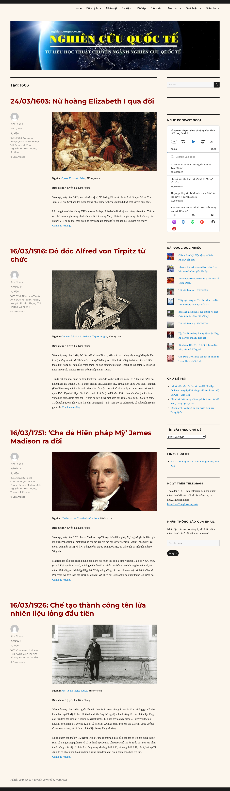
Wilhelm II (24, 306)
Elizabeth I (25, 141)
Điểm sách (157, 8)
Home (78, 8)
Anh (25, 138)
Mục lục (172, 8)
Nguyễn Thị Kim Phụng (23, 148)
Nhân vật (111, 8)
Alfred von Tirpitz (31, 296)
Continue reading (61, 225)
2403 (19, 138)
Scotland (15, 152)
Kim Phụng (16, 123)
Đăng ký (173, 553)
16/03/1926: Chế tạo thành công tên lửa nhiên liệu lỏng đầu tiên (78, 609)
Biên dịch (92, 8)
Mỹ (38, 485)
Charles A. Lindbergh (27, 650)
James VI (20, 145)
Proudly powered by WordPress (50, 779)
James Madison (27, 485)
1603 (12, 138)
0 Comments (17, 156)
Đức (18, 299)
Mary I (29, 145)
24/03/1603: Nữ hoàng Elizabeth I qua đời (82, 101)
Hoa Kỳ (14, 653)
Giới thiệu (192, 8)
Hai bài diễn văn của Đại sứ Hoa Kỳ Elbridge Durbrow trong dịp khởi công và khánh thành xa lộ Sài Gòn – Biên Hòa (195, 390)
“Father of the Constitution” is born (80, 518)
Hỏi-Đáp (141, 8)
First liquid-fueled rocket (74, 690)
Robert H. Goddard (29, 657)
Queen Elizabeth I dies (73, 178)
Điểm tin (211, 8)
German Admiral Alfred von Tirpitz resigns (84, 336)
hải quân (26, 299)
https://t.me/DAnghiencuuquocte (182, 504)
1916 (18, 296)
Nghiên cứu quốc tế (20, 779)
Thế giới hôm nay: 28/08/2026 (193, 290)
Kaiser (35, 299)
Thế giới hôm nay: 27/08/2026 (193, 323)
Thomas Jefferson (20, 492)
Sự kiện (126, 8)
